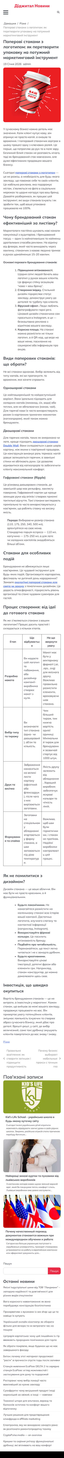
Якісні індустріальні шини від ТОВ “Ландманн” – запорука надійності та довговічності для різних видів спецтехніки (31, 1291)
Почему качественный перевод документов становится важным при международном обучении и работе (30, 1235)
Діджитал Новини (32, 5)
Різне (6, 1041)
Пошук (7, 1263)
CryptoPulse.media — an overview (23, 1435)
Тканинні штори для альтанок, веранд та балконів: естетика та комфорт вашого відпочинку (27, 1404)
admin (27, 64)
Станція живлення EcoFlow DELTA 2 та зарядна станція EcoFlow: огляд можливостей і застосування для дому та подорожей (31, 1370)
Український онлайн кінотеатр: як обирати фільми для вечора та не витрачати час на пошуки (28, 1325)
